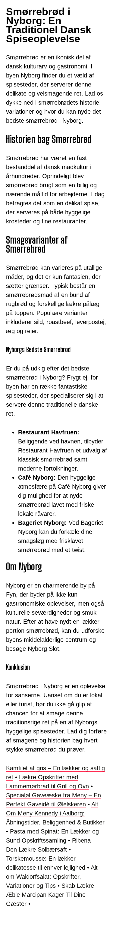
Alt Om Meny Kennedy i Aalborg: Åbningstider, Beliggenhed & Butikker (55, 813)
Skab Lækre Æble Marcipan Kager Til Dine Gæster (50, 894)
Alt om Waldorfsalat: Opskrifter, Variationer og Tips (52, 876)
